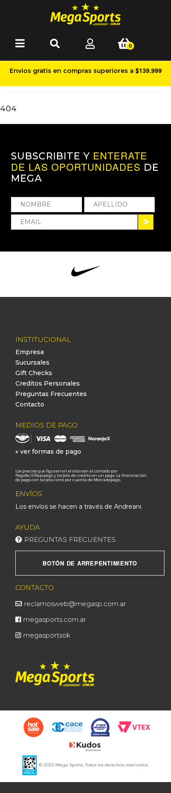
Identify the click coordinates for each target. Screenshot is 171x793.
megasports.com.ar (54, 619)
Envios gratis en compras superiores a (86, 70)
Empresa (29, 352)
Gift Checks (33, 373)
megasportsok (47, 635)
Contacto (29, 404)
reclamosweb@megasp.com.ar (75, 604)
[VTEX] (134, 726)
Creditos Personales (47, 383)
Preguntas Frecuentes (51, 394)
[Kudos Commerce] (85, 745)
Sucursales (32, 362)
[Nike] (85, 271)
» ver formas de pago (48, 451)
